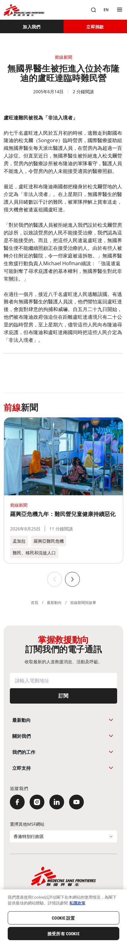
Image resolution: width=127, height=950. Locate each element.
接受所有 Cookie (63, 933)
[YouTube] (76, 802)
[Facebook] (17, 802)
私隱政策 (77, 903)
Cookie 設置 (63, 918)
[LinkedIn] (56, 802)
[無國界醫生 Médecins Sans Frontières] (24, 10)
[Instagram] (37, 802)
